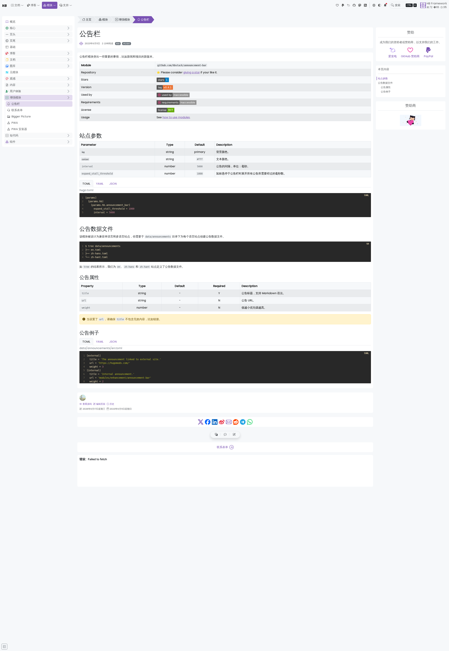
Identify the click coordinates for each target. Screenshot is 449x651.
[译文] (216, 434)
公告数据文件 (385, 83)
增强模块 (15, 97)
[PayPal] (343, 5)
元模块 (14, 72)
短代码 (14, 135)
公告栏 (15, 104)
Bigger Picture (21, 116)
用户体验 (15, 91)
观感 (12, 79)
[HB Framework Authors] (81, 43)
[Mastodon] (360, 5)
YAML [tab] (99, 184)
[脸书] (207, 422)
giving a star (191, 72)
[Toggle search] (392, 5)
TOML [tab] (86, 184)
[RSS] (365, 5)
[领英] (214, 422)
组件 (12, 142)
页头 (12, 34)
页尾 (12, 41)
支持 (66, 5)
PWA (14, 123)
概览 (12, 22)
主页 (88, 20)
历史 (112, 404)
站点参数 (383, 78)
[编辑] (234, 434)
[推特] (200, 422)
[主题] (379, 5)
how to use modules (176, 117)
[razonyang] (82, 398)
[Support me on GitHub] (410, 120)
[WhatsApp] (250, 422)
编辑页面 (100, 404)
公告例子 (386, 91)
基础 (12, 47)
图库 (12, 66)
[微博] (221, 422)
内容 (12, 85)
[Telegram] (243, 422)
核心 (12, 28)
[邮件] (229, 422)
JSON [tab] (113, 184)
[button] (17, 5)
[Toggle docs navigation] (4, 647)
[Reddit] (236, 422)
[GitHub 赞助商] (337, 5)
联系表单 (17, 110)
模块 (49, 5)
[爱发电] (348, 5)
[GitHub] (354, 5)
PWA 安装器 (19, 129)
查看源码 (87, 404)
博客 (33, 5)
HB (4, 5)
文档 (12, 60)
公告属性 (386, 87)
